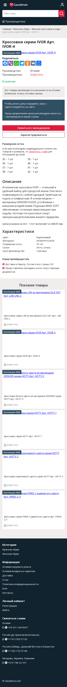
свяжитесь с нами (38, 151)
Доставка (7, 575)
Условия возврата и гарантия (18, 571)
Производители (15, 21)
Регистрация (9, 605)
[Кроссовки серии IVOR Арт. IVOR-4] (33, 52)
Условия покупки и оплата (16, 566)
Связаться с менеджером (33, 128)
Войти (5, 610)
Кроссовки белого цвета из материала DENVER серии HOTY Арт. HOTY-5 (32, 397)
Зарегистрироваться (33, 135)
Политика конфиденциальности (20, 584)
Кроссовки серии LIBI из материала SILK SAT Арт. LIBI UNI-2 (32, 317)
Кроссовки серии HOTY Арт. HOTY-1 (23, 436)
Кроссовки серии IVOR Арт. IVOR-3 (22, 355)
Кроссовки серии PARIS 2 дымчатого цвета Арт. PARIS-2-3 (33, 518)
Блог (4, 588)
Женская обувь (10, 553)
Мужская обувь (10, 549)
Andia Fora (36, 74)
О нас (5, 579)
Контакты (7, 592)
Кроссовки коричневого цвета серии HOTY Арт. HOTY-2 (33, 476)
